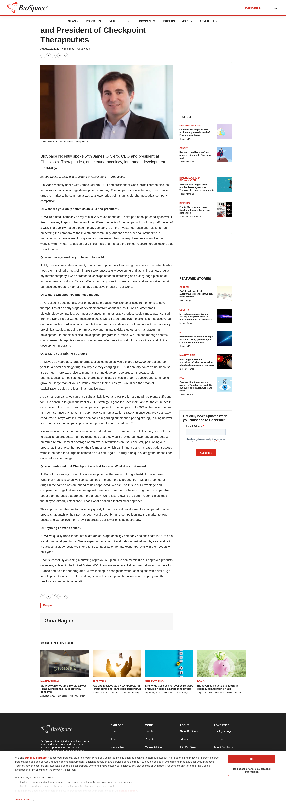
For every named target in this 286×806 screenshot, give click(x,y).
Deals (201, 681)
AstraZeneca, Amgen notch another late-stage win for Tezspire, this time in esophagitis (196, 187)
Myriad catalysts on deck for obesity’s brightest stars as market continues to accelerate (195, 317)
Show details (22, 799)
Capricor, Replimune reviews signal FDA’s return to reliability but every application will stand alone (195, 386)
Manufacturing (49, 681)
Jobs (128, 21)
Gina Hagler (84, 48)
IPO (181, 332)
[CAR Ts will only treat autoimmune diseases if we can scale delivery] (224, 293)
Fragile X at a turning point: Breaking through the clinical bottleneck (194, 210)
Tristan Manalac (186, 162)
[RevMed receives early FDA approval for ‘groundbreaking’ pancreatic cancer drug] (117, 663)
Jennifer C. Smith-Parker (190, 217)
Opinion (184, 287)
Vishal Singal (185, 300)
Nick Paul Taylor (186, 369)
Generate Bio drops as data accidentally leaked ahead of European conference (194, 132)
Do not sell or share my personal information (252, 770)
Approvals (99, 681)
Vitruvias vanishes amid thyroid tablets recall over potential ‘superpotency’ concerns (63, 688)
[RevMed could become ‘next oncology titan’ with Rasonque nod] (224, 154)
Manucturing (187, 355)
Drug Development (191, 125)
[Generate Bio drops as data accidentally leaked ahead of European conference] (224, 131)
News (72, 21)
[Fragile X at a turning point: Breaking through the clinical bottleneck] (224, 209)
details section (128, 790)
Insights (184, 203)
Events (113, 21)
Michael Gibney (186, 323)
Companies (147, 21)
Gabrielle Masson (187, 139)
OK (252, 759)
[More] (78, 21)
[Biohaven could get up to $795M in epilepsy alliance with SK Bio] (221, 663)
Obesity (184, 310)
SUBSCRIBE (252, 7)
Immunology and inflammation (189, 179)
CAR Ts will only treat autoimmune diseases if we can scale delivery (196, 294)
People (47, 605)
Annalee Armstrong (131, 693)
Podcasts (93, 21)
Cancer (183, 148)
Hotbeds (168, 21)
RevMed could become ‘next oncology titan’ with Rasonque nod (195, 155)
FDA (181, 378)
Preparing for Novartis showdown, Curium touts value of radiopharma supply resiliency (196, 362)
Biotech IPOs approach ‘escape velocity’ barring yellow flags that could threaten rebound (196, 339)
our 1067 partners (36, 757)
